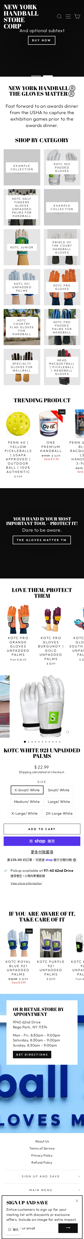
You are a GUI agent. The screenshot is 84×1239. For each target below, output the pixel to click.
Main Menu (41, 1190)
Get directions (32, 1054)
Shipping (25, 772)
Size (42, 781)
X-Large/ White (24, 813)
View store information (26, 883)
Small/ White (59, 790)
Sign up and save (41, 1176)
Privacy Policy (42, 1155)
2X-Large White (59, 813)
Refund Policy (41, 1162)
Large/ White (59, 801)
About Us (42, 1141)
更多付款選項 (42, 852)
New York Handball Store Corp (21, 16)
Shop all (37, 63)
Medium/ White (27, 801)
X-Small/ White (27, 790)
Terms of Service (42, 1148)
